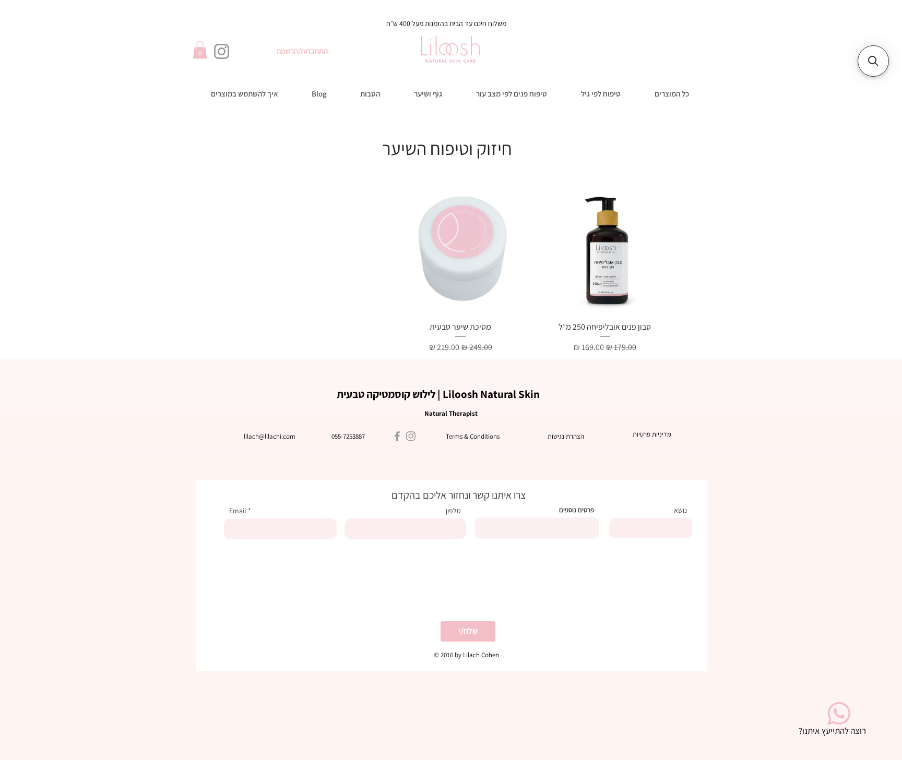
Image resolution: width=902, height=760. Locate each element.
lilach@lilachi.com (269, 436)
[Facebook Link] (397, 436)
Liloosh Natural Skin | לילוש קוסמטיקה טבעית (438, 394)
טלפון (453, 510)
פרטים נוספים (576, 509)
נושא (680, 510)
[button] (200, 49)
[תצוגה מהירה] (605, 246)
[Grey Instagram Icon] (411, 436)
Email (237, 510)
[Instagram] (221, 51)
